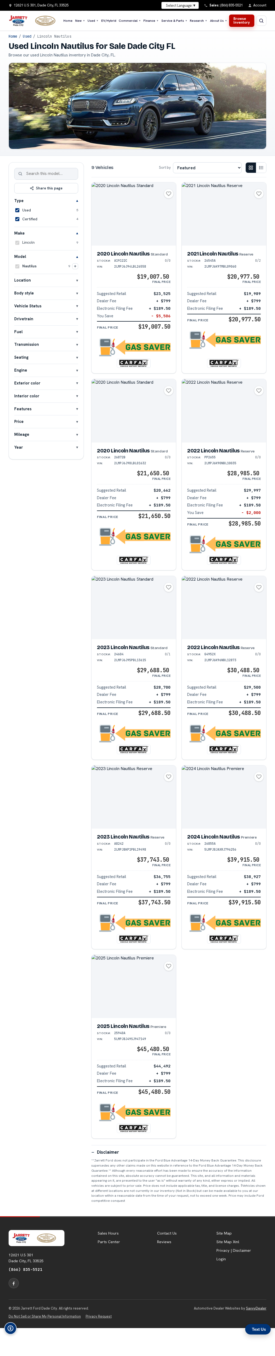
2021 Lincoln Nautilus (220, 254)
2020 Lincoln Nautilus (132, 254)
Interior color (26, 395)
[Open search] (261, 21)
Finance (151, 21)
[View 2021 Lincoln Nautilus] (224, 214)
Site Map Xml (227, 1241)
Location (22, 280)
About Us (218, 21)
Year (18, 447)
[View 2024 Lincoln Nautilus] (224, 797)
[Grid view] (251, 168)
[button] (134, 347)
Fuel (18, 331)
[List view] (261, 168)
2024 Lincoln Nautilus (221, 837)
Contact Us (167, 1233)
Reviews (164, 1241)
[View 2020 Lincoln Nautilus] (134, 214)
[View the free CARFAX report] (134, 363)
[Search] (20, 173)
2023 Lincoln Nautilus (132, 647)
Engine (20, 370)
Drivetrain (23, 318)
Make (19, 233)
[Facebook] (14, 1283)
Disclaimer (108, 1152)
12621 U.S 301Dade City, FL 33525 (26, 1258)
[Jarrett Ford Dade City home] (35, 21)
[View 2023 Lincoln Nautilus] (134, 607)
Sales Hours (108, 1233)
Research (198, 21)
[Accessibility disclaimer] (10, 1328)
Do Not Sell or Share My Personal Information (45, 1316)
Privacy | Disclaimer (233, 1250)
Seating (21, 357)
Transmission (26, 344)
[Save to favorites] (168, 193)
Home (68, 21)
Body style (24, 293)
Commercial (130, 21)
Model (20, 256)
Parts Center (109, 1241)
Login (221, 1259)
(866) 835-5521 (25, 1269)
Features (22, 408)
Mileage (21, 434)
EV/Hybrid (108, 21)
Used (93, 21)
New (80, 21)
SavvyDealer (256, 1308)
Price (19, 421)
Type (19, 200)
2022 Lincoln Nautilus (221, 451)
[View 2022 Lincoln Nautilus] (224, 411)
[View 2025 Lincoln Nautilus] (134, 986)
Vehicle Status (27, 305)
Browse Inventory (241, 20)
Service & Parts (174, 21)
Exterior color (27, 383)
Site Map (224, 1233)
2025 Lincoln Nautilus (131, 1026)
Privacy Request (99, 1316)
